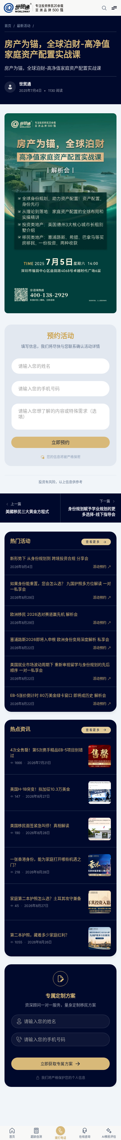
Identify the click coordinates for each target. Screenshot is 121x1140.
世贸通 (25, 83)
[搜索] (104, 8)
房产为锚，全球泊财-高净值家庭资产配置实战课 (57, 49)
